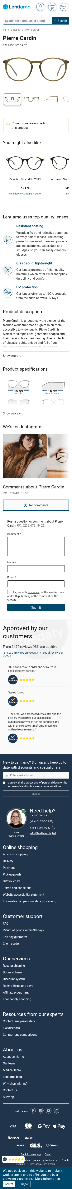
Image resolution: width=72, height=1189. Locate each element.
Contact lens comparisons (20, 1034)
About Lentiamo (13, 1056)
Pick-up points (12, 874)
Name (11, 562)
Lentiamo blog (12, 1077)
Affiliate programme (16, 992)
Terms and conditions (17, 888)
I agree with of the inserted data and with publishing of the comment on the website (35, 596)
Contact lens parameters (19, 1021)
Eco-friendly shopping (17, 999)
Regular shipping (14, 965)
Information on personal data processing (29, 901)
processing (34, 592)
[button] (12, 99)
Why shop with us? (15, 1083)
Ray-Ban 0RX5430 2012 (25, 179)
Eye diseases (11, 1028)
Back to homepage (31, 1154)
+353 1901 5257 (40, 827)
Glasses (15, 29)
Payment (9, 868)
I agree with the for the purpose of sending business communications (37, 784)
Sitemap (8, 1097)
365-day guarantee (15, 937)
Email (11, 577)
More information (47, 1179)
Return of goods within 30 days (23, 930)
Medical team (12, 1070)
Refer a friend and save (18, 986)
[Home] (4, 30)
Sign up (36, 793)
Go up (48, 1154)
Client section (12, 943)
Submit (36, 607)
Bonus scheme (12, 972)
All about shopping (15, 854)
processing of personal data (42, 782)
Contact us (10, 1090)
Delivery (8, 861)
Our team (9, 1063)
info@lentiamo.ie (40, 833)
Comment (14, 534)
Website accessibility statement (23, 894)
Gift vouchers (11, 881)
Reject (25, 1184)
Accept (9, 1184)
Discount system (14, 979)
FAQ (5, 923)
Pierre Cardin (32, 29)
